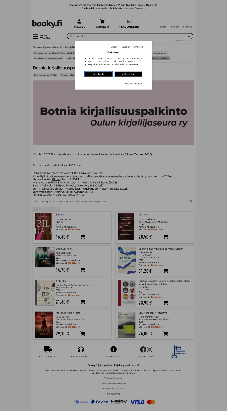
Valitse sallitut (128, 74)
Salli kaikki (98, 74)
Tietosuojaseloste (134, 83)
